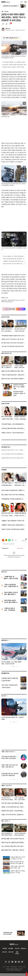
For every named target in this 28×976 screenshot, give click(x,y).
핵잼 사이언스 (17, 952)
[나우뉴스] (5, 2)
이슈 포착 (6, 11)
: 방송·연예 (5, 785)
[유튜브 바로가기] (12, 962)
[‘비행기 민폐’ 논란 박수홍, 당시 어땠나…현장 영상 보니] (24, 766)
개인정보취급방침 (14, 966)
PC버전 (24, 966)
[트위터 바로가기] (9, 962)
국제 (2, 11)
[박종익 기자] (3, 29)
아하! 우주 (4, 952)
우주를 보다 (23, 948)
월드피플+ (10, 948)
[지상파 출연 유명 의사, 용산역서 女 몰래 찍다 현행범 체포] (24, 774)
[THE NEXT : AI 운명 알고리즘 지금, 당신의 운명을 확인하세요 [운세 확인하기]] (14, 309)
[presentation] (11, 666)
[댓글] (10, 23)
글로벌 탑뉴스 (4, 640)
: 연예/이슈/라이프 (7, 752)
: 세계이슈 (5, 821)
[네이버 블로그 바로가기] (22, 962)
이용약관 (7, 966)
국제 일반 (4, 948)
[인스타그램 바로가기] (15, 962)
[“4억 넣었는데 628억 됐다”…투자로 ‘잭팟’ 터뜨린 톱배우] (24, 757)
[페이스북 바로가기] (6, 962)
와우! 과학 (11, 952)
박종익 (6, 28)
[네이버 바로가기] (19, 962)
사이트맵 (19, 966)
